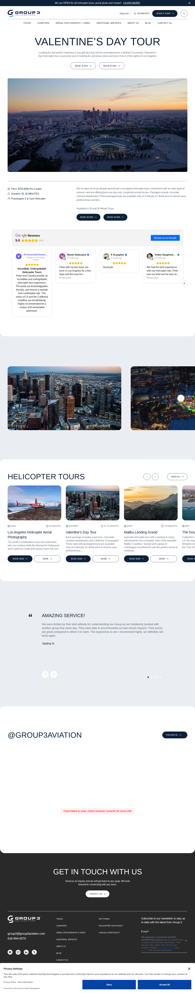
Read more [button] (65, 277)
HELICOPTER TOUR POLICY (111, 926)
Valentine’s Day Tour (81, 532)
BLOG (148, 23)
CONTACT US (165, 23)
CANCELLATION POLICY (109, 933)
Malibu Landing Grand (140, 532)
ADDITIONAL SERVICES (109, 23)
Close (189, 3)
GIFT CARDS (104, 919)
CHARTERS (43, 23)
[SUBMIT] (185, 940)
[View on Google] (62, 256)
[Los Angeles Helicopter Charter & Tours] (10, 953)
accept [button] (144, 950)
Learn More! (131, 3)
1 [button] (148, 677)
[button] (11, 282)
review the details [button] (165, 947)
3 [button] (154, 677)
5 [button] (160, 677)
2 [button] (151, 677)
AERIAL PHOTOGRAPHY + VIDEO (73, 23)
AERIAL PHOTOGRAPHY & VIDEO (70, 933)
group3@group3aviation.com (26, 933)
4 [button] (157, 677)
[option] (64, 398)
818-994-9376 (143, 13)
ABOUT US (133, 23)
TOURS (27, 23)
